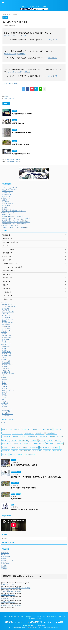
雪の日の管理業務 (30, 454)
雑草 (13, 98)
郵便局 (4, 383)
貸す (22, 616)
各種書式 (4, 321)
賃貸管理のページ (7, 308)
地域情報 (4, 377)
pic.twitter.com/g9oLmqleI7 (14, 54)
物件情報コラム (6, 335)
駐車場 (4, 341)
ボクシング (6, 433)
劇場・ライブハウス (8, 390)
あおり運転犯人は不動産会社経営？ (24, 465)
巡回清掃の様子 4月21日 (21, 144)
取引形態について (7, 323)
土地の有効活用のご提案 (9, 189)
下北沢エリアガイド (40, 616)
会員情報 (4, 366)
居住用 (4, 334)
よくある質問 (6, 412)
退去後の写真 (57, 450)
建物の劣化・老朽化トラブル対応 (11, 605)
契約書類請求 (6, 410)
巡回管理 (27, 443)
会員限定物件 (6, 363)
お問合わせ (4, 403)
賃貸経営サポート (7, 194)
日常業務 (59, 443)
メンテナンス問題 (7, 203)
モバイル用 (5, 370)
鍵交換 (4, 454)
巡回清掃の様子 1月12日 (13, 159)
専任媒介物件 (6, 324)
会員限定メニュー (7, 364)
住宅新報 (4, 558)
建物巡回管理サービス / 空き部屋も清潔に (14, 223)
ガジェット (25, 429)
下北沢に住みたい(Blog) (9, 306)
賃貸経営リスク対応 (8, 196)
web (4, 429)
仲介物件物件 (6, 328)
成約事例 (49, 443)
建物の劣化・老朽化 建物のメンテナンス (14, 211)
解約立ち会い (37, 450)
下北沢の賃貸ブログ (29, 616)
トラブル (57, 429)
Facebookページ (7, 368)
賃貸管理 (46, 450)
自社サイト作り (25, 450)
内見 (14, 440)
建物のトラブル (39, 443)
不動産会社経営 (51, 433)
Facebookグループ (8, 312)
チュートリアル (6, 315)
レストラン (5, 392)
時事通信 (4, 569)
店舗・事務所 (6, 339)
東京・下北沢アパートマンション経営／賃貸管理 (34, 625)
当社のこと (4, 313)
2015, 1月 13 (52, 40)
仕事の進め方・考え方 (56, 436)
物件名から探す (6, 354)
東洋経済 (4, 567)
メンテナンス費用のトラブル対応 (11, 591)
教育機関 (4, 385)
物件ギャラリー (6, 330)
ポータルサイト (17, 433)
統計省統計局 (5, 553)
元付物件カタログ (7, 304)
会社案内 (33, 618)
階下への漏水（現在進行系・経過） (24, 488)
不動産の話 (40, 433)
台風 (50, 440)
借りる (10, 616)
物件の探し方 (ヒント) (8, 319)
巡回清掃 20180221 (19, 123)
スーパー (4, 386)
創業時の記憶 (23, 440)
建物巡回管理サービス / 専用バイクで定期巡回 (16, 222)
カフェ (4, 397)
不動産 (4, 401)
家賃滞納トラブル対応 (8, 595)
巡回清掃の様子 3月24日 (21, 154)
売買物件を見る (6, 337)
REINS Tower (5, 563)
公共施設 (4, 379)
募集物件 (4, 332)
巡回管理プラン (6, 214)
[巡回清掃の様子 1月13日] (36, 89)
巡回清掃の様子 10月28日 (22, 133)
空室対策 (4, 200)
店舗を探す (5, 348)
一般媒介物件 (6, 326)
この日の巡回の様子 (9, 83)
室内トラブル (6, 443)
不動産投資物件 (32, 436)
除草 (10, 98)
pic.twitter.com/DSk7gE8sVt (19, 72)
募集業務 (34, 440)
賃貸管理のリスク (6, 198)
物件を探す (4, 344)
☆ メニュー (4, 303)
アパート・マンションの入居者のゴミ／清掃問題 (15, 588)
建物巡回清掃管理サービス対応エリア (13, 216)
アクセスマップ (6, 408)
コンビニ (4, 395)
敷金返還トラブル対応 (8, 598)
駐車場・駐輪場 (6, 352)
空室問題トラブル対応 (8, 584)
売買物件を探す (6, 355)
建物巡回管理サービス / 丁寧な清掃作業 (14, 220)
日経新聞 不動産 (6, 556)
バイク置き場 (6, 343)
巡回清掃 (6, 96)
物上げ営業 (34, 447)
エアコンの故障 (14, 429)
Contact (39, 618)
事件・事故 (43, 436)
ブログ (3, 375)
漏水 (25, 447)
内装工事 (5, 440)
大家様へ (4, 357)
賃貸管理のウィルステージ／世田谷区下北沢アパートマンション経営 (34, 622)
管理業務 (5, 450)
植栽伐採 (5, 447)
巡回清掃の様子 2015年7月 (22, 114)
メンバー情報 (6, 361)
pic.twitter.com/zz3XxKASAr (15, 35)
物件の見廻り (44, 447)
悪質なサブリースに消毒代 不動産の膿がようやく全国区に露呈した (36, 477)
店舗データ (16, 616)
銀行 (3, 381)
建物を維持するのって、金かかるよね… (25, 510)
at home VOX (5, 562)
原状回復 (42, 440)
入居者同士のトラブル (8, 209)
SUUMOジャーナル (7, 560)
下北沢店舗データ (7, 310)
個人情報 (4, 405)
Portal (5, 616)
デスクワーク (47, 429)
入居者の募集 (6, 193)
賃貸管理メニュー (7, 191)
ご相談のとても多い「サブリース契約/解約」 (15, 227)
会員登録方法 (6, 372)
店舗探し (4, 350)
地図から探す (6, 346)
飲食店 (4, 394)
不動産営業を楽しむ (19, 436)
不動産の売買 (29, 433)
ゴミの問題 (5, 202)
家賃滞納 (4, 207)
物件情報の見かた (7, 317)
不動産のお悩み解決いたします (10, 225)
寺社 (3, 399)
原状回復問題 (6, 205)
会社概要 (4, 406)
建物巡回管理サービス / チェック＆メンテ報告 (16, 218)
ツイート (4, 422)
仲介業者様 (5, 416)
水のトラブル (16, 447)
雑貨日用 (4, 388)
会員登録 (4, 359)
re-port (3, 565)
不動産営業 (6, 436)
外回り (57, 440)
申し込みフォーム (7, 414)
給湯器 (14, 450)
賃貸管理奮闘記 (16, 499)
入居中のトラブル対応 (8, 602)
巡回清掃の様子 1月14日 (14, 162)
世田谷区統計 (5, 555)
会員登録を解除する (8, 374)
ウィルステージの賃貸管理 (9, 187)
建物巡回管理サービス (8, 213)
